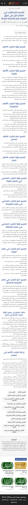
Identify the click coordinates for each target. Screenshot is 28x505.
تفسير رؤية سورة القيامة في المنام (21, 487)
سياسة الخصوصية (13, 499)
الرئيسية (17, 8)
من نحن (24, 499)
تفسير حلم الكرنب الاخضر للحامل (16, 395)
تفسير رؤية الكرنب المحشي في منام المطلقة (13, 431)
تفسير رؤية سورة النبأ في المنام (7, 487)
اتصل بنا (20, 499)
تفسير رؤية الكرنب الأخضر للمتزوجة (15, 415)
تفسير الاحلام (21, 392)
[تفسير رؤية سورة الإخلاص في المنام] (21, 465)
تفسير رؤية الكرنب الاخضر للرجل (16, 422)
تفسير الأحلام (11, 8)
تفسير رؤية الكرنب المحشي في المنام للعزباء (14, 426)
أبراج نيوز (24, 22)
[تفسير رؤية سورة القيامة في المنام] (21, 481)
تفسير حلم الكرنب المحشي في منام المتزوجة (14, 399)
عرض (17, 32)
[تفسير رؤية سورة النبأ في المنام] (7, 481)
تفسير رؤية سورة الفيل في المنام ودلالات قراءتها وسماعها (8, 472)
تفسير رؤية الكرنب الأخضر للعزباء (16, 412)
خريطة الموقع (14, 502)
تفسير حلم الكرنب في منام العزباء (16, 403)
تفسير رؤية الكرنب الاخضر (18, 418)
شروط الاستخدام (5, 499)
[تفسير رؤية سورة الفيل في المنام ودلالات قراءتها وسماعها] (7, 465)
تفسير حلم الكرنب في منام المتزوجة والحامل (13, 407)
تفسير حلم (11, 392)
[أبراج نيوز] (14, 3)
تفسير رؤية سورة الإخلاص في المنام (21, 471)
